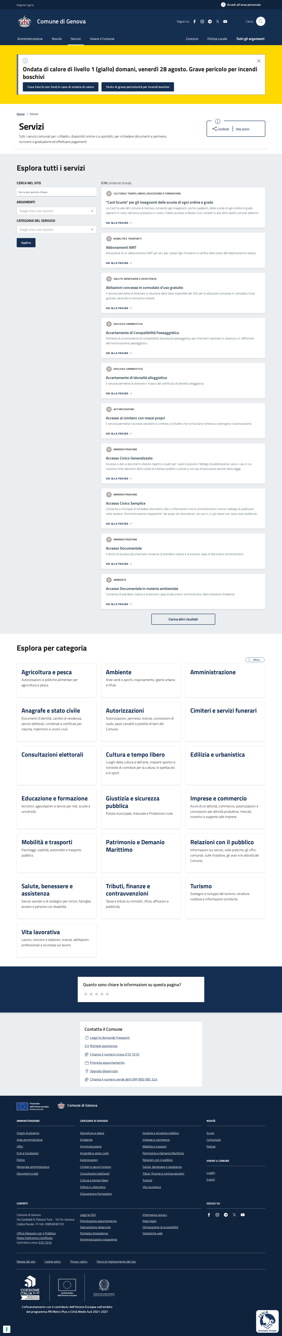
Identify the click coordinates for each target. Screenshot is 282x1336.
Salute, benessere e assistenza (162, 1166)
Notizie (211, 1146)
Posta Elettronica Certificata (35, 1238)
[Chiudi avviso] (259, 61)
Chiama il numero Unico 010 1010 (114, 1054)
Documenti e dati (27, 1173)
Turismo (147, 1180)
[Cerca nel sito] (260, 21)
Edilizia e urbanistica (93, 1187)
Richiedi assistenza (103, 1045)
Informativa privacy (155, 1214)
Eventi (211, 1179)
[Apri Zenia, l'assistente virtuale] (267, 1321)
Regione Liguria (25, 5)
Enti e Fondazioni (28, 1153)
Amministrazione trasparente (98, 1239)
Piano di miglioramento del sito (116, 1261)
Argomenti (26, 202)
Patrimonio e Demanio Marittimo (163, 1153)
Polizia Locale (217, 38)
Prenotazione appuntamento (98, 1221)
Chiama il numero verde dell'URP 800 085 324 (123, 1079)
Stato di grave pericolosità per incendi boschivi (137, 87)
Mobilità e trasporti (155, 1146)
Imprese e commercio (156, 1139)
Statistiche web (152, 1233)
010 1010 (45, 1242)
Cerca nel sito (29, 183)
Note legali (149, 1221)
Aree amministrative (30, 1139)
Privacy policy (78, 1261)
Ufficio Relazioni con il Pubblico (36, 1233)
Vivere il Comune (102, 38)
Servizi (76, 38)
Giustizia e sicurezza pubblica (161, 1133)
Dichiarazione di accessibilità (160, 1227)
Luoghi (211, 1172)
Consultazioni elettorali (94, 1173)
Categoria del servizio (36, 220)
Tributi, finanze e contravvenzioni (163, 1173)
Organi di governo (28, 1133)
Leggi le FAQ (88, 1214)
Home (21, 114)
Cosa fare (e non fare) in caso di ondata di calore (60, 87)
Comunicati (214, 1139)
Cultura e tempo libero (94, 1180)
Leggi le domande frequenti (110, 1037)
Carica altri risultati (183, 619)
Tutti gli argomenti (250, 38)
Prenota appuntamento (107, 1062)
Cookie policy (53, 1261)
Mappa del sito (26, 1261)
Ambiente (86, 1139)
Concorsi (192, 38)
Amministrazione (30, 38)
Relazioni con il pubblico (158, 1160)
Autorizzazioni (89, 1160)
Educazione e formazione (96, 1193)
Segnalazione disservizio (95, 1227)
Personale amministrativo (33, 1166)
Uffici (20, 1146)
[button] (255, 660)
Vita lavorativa (152, 1187)
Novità (57, 38)
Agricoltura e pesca (92, 1133)
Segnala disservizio (104, 1071)
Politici (21, 1160)
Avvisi (210, 1133)
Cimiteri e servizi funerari (95, 1166)
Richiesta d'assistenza (94, 1233)
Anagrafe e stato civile (94, 1153)
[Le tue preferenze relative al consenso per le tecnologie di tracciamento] (6, 1329)
